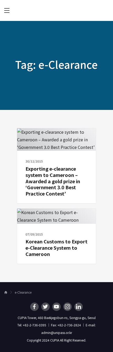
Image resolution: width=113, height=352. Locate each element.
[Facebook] (34, 307)
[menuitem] (6, 10)
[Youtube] (56, 307)
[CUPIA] (56, 10)
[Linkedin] (78, 307)
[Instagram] (67, 307)
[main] (56, 151)
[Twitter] (45, 307)
